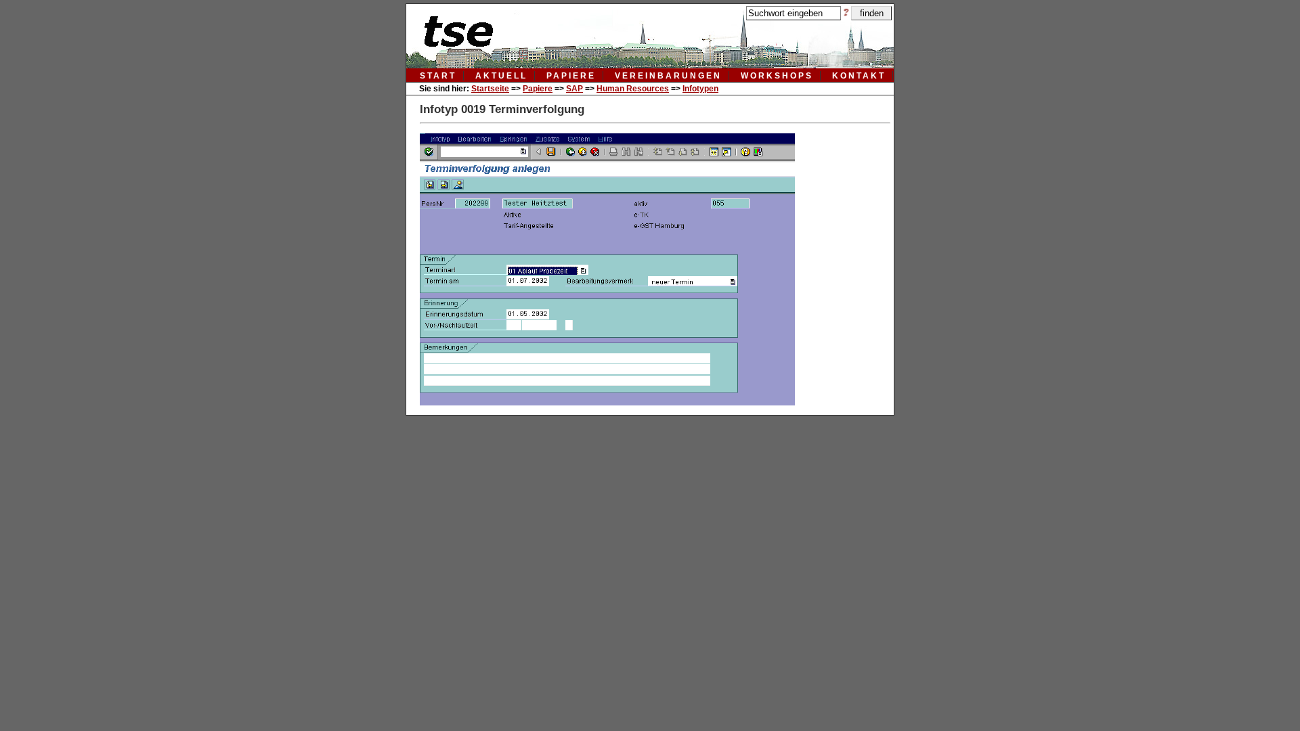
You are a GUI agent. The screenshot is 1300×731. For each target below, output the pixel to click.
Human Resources (633, 88)
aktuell (501, 76)
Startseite (490, 88)
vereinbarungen (668, 76)
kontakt (859, 76)
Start (438, 76)
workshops (777, 76)
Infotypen (700, 88)
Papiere (537, 88)
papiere (571, 76)
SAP (574, 88)
